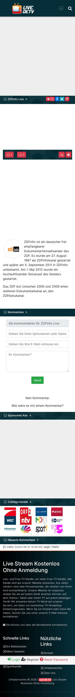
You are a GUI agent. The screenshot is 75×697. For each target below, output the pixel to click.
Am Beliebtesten (16, 646)
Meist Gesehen (15, 651)
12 (51, 99)
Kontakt (48, 653)
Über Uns (49, 673)
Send (37, 380)
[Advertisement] (37, 57)
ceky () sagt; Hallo (32, 547)
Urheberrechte (53, 668)
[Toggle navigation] (61, 8)
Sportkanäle (13, 666)
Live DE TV (45, 679)
